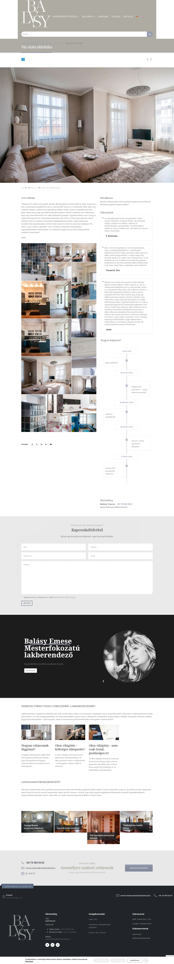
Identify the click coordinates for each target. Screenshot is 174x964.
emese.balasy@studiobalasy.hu (57, 939)
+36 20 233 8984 (69, 932)
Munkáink (103, 16)
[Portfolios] (23, 59)
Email (50, 444)
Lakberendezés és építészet (64, 16)
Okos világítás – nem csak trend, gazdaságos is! (103, 749)
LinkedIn (41, 444)
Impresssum (137, 934)
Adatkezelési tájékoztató (141, 938)
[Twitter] (52, 945)
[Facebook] (47, 945)
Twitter (36, 444)
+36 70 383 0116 (124, 504)
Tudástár (115, 16)
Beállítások (134, 960)
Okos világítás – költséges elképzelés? (70, 747)
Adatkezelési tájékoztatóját (64, 597)
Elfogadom (101, 960)
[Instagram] (58, 945)
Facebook (32, 444)
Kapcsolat (128, 16)
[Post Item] (36, 732)
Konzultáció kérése (139, 868)
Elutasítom (118, 960)
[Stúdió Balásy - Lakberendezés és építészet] (36, 14)
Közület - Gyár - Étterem (97, 933)
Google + (46, 444)
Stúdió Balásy (55, 188)
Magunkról (87, 16)
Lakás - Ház (45, 188)
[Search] (150, 34)
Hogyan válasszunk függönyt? (35, 747)
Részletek (29, 961)
